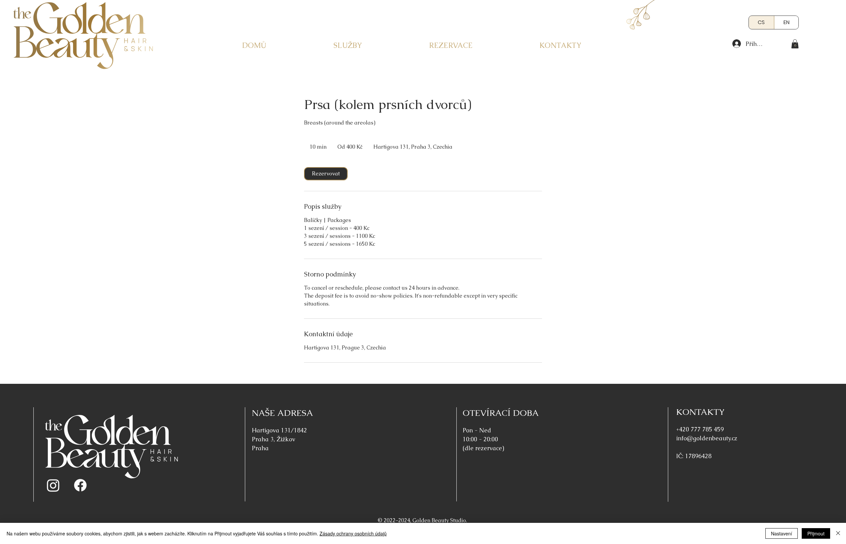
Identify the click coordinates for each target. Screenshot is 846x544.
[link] (795, 43)
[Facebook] (80, 485)
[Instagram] (53, 485)
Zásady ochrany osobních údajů (353, 533)
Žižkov (286, 439)
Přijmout (816, 533)
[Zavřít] (838, 533)
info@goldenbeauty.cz (706, 438)
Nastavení (781, 533)
